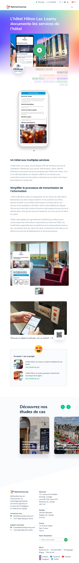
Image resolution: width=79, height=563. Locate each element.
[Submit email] (66, 540)
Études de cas (44, 550)
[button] (34, 150)
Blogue (41, 552)
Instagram (45, 559)
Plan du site (50, 552)
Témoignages (68, 550)
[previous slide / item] (14, 118)
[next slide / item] (53, 118)
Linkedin (45, 557)
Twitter (56, 559)
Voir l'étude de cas (32, 367)
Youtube (68, 557)
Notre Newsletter (45, 536)
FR (75, 2)
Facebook (56, 557)
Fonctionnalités (56, 550)
